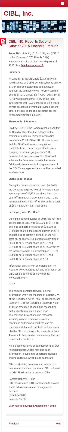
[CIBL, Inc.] (34, 26)
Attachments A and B (32, 65)
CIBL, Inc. (18, 13)
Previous (14, 423)
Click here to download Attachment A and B (32, 405)
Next (58, 423)
